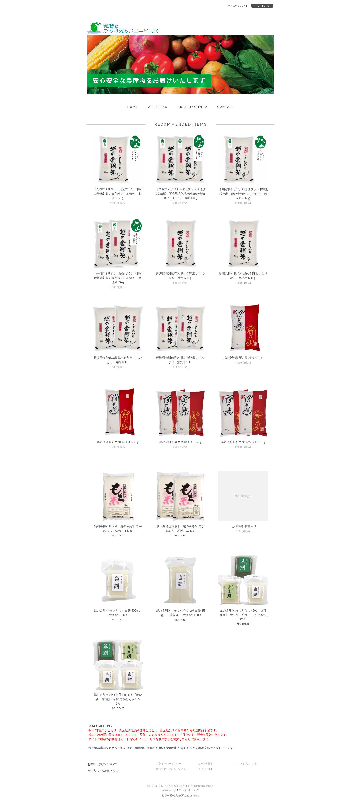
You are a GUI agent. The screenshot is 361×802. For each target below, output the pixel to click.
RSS (200, 769)
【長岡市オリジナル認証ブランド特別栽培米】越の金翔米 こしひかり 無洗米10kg (118, 278)
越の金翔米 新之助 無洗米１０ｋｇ (243, 442)
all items (157, 107)
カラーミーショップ (187, 790)
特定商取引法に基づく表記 (171, 769)
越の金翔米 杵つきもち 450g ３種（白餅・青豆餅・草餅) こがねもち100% (243, 615)
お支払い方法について (102, 764)
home (132, 107)
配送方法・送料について (104, 771)
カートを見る (205, 763)
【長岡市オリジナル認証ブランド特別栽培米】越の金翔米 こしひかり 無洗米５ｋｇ (243, 194)
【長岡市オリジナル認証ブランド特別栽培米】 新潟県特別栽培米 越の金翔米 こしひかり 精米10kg (180, 194)
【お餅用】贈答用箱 (243, 526)
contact (225, 107)
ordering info (192, 107)
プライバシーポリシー (168, 763)
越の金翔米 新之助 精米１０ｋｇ (180, 442)
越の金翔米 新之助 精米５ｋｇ (243, 357)
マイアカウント (248, 763)
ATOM (208, 769)
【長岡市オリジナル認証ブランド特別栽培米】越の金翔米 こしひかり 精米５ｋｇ (118, 194)
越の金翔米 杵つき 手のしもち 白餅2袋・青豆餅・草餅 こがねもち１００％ (118, 699)
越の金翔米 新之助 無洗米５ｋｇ (118, 442)
